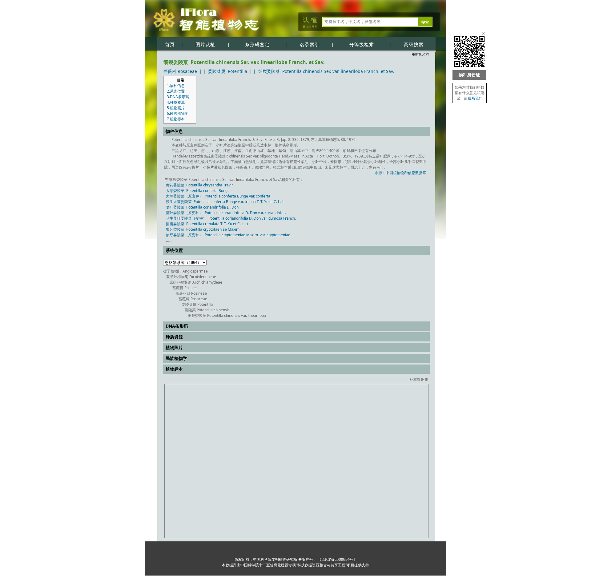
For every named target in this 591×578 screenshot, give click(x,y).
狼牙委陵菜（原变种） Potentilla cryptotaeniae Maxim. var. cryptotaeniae (228, 234)
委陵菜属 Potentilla (227, 71)
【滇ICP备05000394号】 (337, 559)
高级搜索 (414, 44)
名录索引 (310, 44)
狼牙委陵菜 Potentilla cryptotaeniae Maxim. (203, 229)
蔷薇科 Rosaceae (180, 71)
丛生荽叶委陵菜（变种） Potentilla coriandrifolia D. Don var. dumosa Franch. (231, 218)
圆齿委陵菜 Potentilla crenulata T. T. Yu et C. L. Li (207, 223)
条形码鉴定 (257, 44)
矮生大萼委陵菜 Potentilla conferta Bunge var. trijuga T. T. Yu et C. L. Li (225, 201)
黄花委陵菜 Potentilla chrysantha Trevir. (199, 185)
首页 (170, 44)
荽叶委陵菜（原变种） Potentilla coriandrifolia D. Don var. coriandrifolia (226, 212)
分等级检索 (361, 44)
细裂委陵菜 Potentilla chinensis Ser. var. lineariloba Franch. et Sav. (326, 71)
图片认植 (205, 44)
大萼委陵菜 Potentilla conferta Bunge (198, 190)
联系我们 (475, 98)
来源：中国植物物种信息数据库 (400, 172)
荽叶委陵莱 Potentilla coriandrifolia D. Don (202, 207)
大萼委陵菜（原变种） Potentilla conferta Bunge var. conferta (218, 196)
